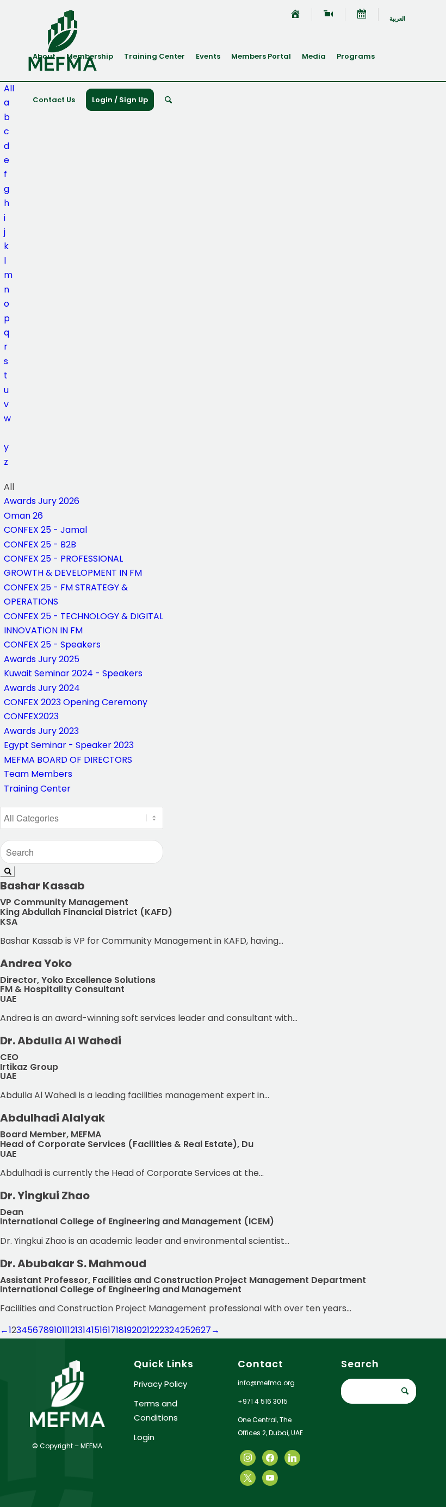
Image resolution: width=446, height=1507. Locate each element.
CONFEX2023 (31, 716)
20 (137, 1330)
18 (120, 1330)
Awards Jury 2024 (42, 688)
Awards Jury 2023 (41, 731)
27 (206, 1330)
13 (79, 1330)
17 (112, 1330)
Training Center (37, 788)
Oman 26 (23, 515)
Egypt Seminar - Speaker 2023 (69, 745)
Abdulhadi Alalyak (52, 1117)
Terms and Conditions (156, 1410)
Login (144, 1437)
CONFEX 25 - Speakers (52, 644)
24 (174, 1330)
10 (58, 1330)
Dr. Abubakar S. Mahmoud (73, 1263)
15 (95, 1330)
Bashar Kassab (42, 885)
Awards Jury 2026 (41, 501)
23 (164, 1330)
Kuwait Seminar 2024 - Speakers (73, 673)
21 (146, 1330)
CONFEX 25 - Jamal (45, 530)
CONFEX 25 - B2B (40, 544)
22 (154, 1330)
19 (128, 1330)
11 (64, 1330)
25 (185, 1330)
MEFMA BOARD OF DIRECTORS (68, 759)
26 (195, 1330)
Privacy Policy (160, 1384)
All (9, 88)
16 (104, 1330)
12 (71, 1330)
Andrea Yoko (36, 963)
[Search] (168, 100)
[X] (270, 1457)
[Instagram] (292, 1457)
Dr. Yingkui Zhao (45, 1195)
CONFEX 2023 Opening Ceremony (75, 702)
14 (87, 1330)
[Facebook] (248, 1457)
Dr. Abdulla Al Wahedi (60, 1040)
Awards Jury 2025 (41, 659)
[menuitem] (295, 14)
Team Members (38, 774)
